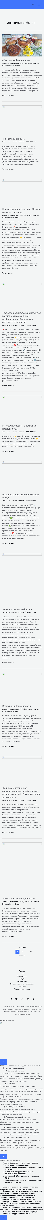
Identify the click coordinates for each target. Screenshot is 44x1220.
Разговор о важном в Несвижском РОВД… (20, 496)
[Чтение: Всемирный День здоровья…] (22, 687)
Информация (22, 981)
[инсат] (22, 999)
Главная (22, 971)
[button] (33, 4)
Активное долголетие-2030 (12, 63)
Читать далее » (8, 95)
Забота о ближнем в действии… (19, 898)
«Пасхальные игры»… (13, 138)
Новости (5, 66)
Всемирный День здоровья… (17, 706)
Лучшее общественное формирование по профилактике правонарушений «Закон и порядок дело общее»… (21, 792)
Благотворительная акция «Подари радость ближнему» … (21, 210)
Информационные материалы (22, 984)
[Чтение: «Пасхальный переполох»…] (22, 45)
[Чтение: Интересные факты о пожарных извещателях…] (22, 408)
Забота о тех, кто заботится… (17, 609)
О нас (22, 974)
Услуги (22, 979)
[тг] (28, 999)
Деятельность (22, 976)
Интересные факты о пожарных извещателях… (19, 427)
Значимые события (31, 63)
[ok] (33, 999)
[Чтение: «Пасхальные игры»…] (22, 120)
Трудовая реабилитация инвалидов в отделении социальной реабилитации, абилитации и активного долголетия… (21, 317)
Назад (22, 947)
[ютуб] (16, 999)
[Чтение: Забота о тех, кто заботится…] (22, 579)
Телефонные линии (22, 989)
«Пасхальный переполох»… (16, 60)
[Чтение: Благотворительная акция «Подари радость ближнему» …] (22, 192)
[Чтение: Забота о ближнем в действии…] (22, 868)
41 (31, 951)
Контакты (22, 986)
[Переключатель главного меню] (39, 4)
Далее (22, 955)
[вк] (11, 999)
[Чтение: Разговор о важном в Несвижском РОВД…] (22, 476)
